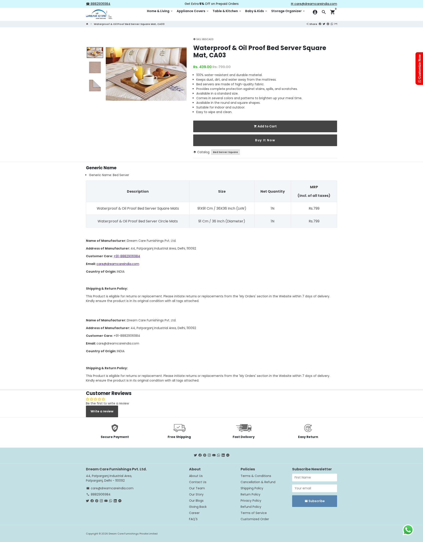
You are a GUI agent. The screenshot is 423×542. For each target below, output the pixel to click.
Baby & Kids (256, 11)
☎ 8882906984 (98, 4)
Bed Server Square (225, 152)
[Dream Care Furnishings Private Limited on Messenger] (227, 455)
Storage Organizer (288, 11)
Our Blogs (196, 500)
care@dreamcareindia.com (117, 264)
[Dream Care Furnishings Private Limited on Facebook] (200, 455)
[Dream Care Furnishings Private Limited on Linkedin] (223, 455)
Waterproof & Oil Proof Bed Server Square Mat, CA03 (129, 24)
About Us (196, 476)
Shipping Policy (252, 488)
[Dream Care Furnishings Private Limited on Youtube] (213, 455)
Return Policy (250, 494)
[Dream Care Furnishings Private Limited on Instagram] (209, 455)
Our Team (197, 488)
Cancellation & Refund (258, 482)
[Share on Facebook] (320, 24)
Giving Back (198, 507)
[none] (95, 52)
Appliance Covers (193, 11)
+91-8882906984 (127, 256)
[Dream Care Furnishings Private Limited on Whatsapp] (218, 455)
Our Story (196, 494)
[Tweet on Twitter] (324, 24)
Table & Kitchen (227, 11)
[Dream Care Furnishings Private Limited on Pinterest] (204, 455)
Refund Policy (251, 507)
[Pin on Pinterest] (328, 24)
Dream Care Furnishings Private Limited (133, 533)
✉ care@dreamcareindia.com (314, 4)
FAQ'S (193, 519)
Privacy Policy (251, 500)
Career (194, 513)
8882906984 (98, 494)
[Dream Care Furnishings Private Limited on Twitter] (195, 455)
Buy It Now (265, 140)
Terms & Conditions (256, 476)
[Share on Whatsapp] (332, 24)
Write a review (102, 411)
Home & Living (160, 11)
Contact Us (197, 482)
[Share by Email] (336, 24)
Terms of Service (254, 513)
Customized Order (255, 519)
